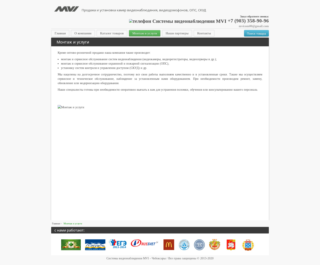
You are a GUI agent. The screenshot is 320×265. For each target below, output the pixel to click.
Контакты (204, 33)
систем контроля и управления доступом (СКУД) (107, 68)
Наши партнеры (177, 33)
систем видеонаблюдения (124, 59)
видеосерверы (198, 59)
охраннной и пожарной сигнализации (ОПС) (138, 63)
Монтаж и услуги (144, 33)
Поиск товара (256, 33)
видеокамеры (152, 59)
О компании (82, 33)
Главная (60, 33)
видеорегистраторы (175, 59)
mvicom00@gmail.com (254, 26)
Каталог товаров (112, 33)
